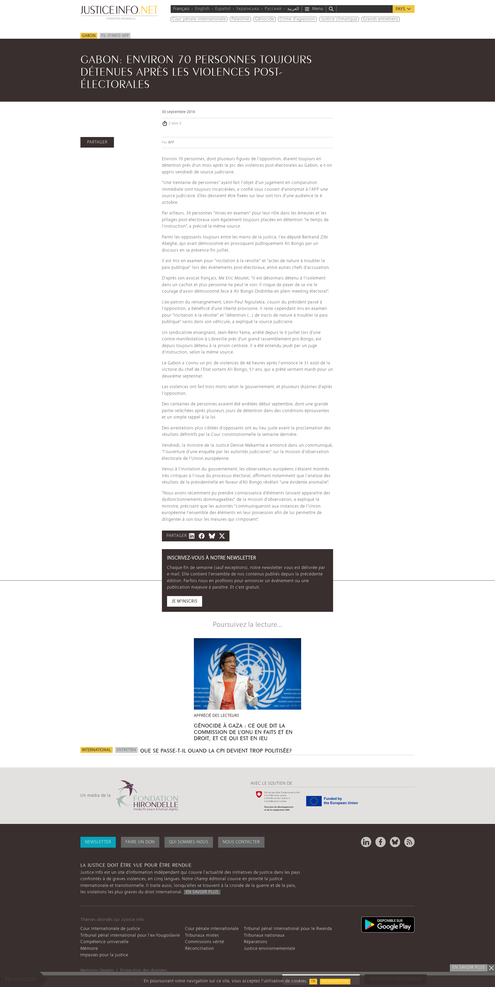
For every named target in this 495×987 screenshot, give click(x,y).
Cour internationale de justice (110, 929)
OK (313, 981)
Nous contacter (241, 842)
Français (181, 9)
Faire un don (140, 842)
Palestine (240, 19)
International (96, 750)
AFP (171, 143)
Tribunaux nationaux (264, 935)
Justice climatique (339, 19)
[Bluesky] (395, 842)
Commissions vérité (204, 942)
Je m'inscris (184, 601)
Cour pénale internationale (199, 19)
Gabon (89, 36)
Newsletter (98, 842)
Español (223, 9)
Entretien (126, 750)
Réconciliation (199, 948)
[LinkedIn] (366, 842)
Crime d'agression (297, 19)
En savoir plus (335, 981)
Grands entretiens (380, 19)
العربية (293, 9)
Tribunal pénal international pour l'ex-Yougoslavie (130, 935)
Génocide (264, 19)
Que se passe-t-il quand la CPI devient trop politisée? (216, 749)
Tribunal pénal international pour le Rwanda (288, 929)
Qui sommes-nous (188, 842)
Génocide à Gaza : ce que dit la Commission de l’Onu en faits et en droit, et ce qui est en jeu (243, 731)
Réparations (255, 942)
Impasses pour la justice (104, 955)
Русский (273, 9)
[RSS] (409, 842)
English (202, 9)
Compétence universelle (104, 942)
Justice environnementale (269, 948)
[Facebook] (380, 842)
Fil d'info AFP (115, 36)
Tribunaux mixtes (202, 935)
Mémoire (89, 948)
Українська (247, 9)
